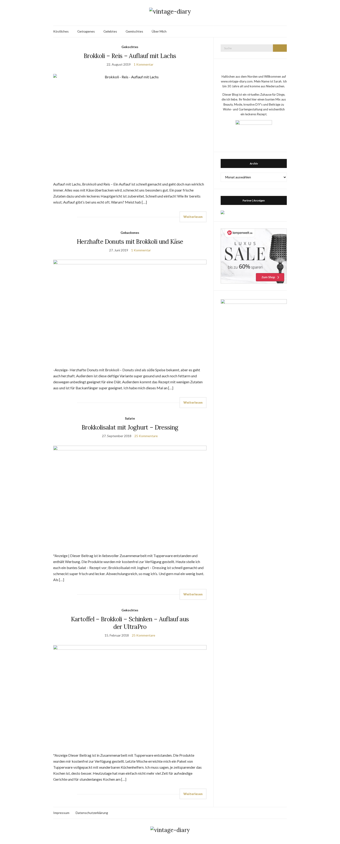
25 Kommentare (146, 436)
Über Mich (159, 31)
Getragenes (86, 31)
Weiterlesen (193, 217)
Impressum (61, 813)
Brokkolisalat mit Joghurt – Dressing (130, 427)
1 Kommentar (143, 64)
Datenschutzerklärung (92, 813)
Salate (130, 418)
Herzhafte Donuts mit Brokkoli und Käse (130, 241)
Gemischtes (134, 31)
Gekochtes (129, 47)
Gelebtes (110, 31)
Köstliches (61, 31)
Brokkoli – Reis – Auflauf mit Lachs (130, 56)
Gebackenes (130, 233)
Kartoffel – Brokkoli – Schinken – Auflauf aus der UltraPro (130, 623)
